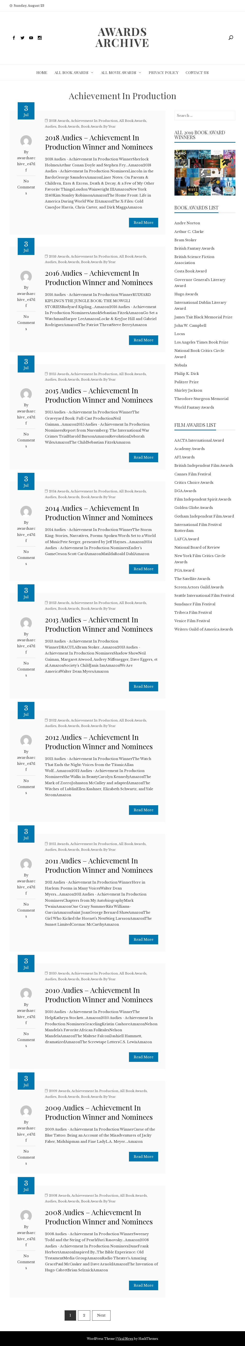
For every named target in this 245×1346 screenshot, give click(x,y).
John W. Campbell (190, 325)
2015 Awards (59, 374)
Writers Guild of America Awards (203, 629)
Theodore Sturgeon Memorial (201, 399)
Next (101, 1315)
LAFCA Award (186, 539)
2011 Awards (59, 844)
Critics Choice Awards (193, 482)
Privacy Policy (163, 72)
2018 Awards (59, 121)
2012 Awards (59, 720)
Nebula (180, 365)
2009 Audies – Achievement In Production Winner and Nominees (99, 1112)
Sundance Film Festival (194, 604)
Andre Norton (187, 223)
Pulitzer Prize (186, 382)
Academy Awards (189, 449)
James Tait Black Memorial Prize (203, 317)
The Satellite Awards (192, 579)
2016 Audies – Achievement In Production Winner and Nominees (99, 277)
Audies (50, 126)
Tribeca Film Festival (193, 612)
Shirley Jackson (188, 390)
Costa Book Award (190, 271)
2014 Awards (59, 491)
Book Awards (68, 126)
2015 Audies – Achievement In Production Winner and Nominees (99, 395)
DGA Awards (185, 491)
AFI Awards (184, 457)
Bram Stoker (185, 240)
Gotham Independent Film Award (204, 516)
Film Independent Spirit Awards (202, 499)
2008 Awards (59, 1196)
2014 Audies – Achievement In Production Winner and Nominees (99, 512)
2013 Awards (59, 603)
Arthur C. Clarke (189, 232)
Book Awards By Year (98, 126)
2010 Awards (59, 973)
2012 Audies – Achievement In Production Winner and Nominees (99, 741)
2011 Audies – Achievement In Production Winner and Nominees (99, 865)
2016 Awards (59, 256)
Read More (143, 222)
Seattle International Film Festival (204, 595)
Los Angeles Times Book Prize (201, 342)
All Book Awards (72, 72)
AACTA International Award (199, 440)
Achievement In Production (94, 121)
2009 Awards (59, 1091)
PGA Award (184, 570)
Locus (179, 334)
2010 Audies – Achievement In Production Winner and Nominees (99, 994)
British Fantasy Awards (194, 248)
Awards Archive (122, 37)
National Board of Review (197, 547)
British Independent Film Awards (203, 465)
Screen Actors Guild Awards (199, 587)
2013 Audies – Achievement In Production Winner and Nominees (99, 624)
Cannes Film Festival (192, 474)
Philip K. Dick (186, 374)
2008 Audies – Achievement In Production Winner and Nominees (99, 1216)
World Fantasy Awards (194, 407)
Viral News (125, 1338)
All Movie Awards (118, 72)
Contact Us (197, 72)
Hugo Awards (186, 294)
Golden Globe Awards (193, 508)
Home (41, 72)
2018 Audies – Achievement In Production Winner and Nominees (99, 142)
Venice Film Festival (192, 621)
